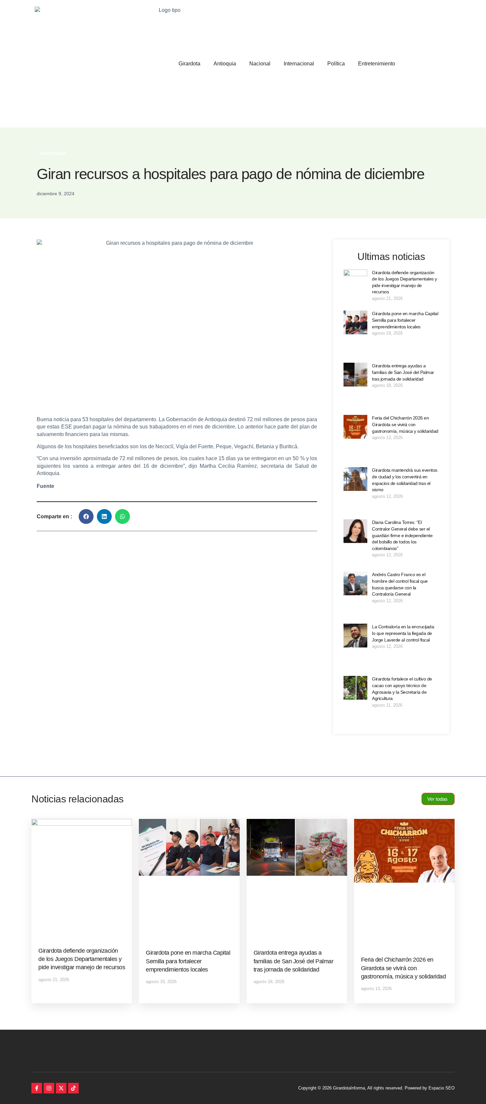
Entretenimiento (376, 63)
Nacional (259, 63)
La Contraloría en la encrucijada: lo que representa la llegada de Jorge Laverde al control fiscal (403, 633)
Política (336, 63)
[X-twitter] (61, 1088)
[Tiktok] (73, 1088)
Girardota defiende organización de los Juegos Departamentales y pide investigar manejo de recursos (81, 959)
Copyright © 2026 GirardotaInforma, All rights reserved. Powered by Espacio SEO (376, 1088)
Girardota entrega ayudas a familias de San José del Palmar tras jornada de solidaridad (403, 372)
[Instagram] (49, 1088)
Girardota (189, 63)
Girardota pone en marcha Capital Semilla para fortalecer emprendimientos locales (405, 320)
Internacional (299, 63)
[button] (86, 516)
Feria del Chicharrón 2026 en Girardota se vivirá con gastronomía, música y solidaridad (405, 424)
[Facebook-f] (36, 1088)
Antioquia (225, 63)
